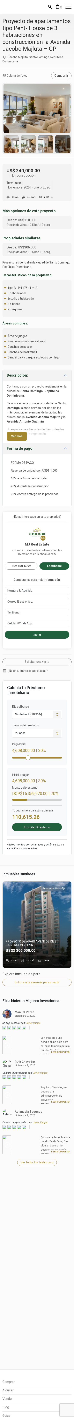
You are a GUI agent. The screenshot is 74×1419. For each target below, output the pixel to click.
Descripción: (17, 375)
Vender (7, 1399)
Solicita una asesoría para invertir (37, 982)
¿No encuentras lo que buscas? (25, 671)
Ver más (16, 436)
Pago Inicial (19, 744)
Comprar (8, 1382)
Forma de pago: (20, 448)
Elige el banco (20, 706)
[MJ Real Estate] (20, 7)
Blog (5, 1407)
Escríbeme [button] (54, 566)
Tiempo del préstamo (25, 725)
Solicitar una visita (37, 661)
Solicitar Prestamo (37, 827)
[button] (50, 7)
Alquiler (8, 1390)
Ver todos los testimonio (37, 1162)
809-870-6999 (21, 566)
